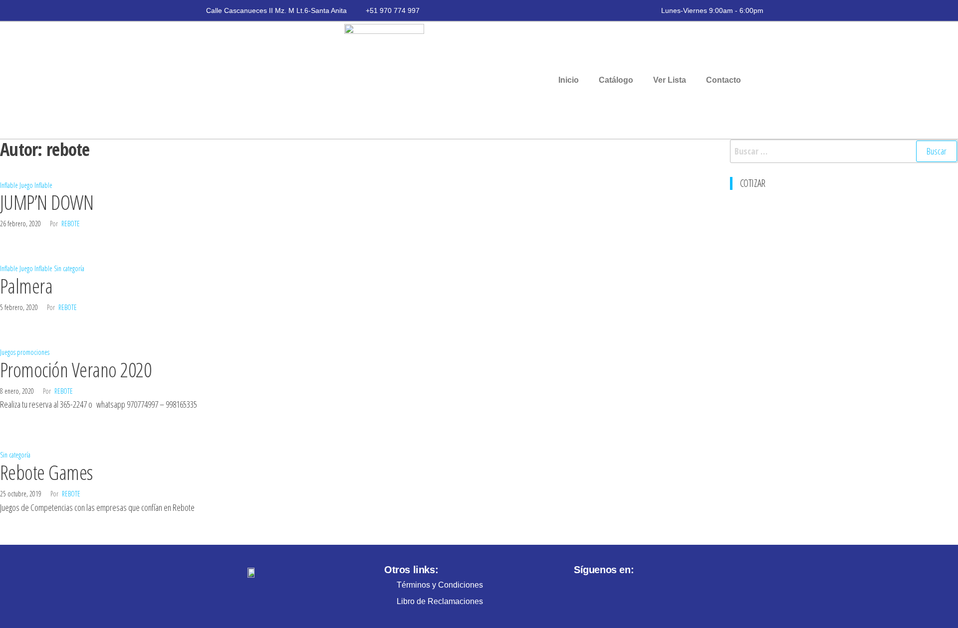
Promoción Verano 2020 (75, 369)
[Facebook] (603, 588)
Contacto (723, 80)
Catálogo (616, 80)
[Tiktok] (623, 588)
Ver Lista (669, 80)
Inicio (568, 80)
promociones (33, 352)
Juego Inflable (35, 185)
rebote (70, 223)
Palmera (26, 286)
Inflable (9, 185)
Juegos (7, 352)
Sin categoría (69, 268)
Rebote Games (46, 472)
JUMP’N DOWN (46, 202)
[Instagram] (583, 588)
